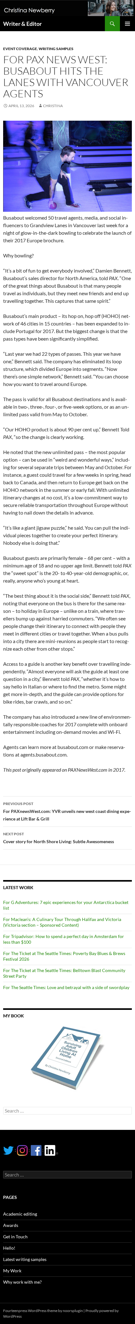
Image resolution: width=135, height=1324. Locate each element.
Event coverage (20, 48)
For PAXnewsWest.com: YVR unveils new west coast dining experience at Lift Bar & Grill (67, 811)
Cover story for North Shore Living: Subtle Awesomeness (58, 838)
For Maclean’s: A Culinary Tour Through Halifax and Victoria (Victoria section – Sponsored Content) (62, 922)
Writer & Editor (22, 23)
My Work (12, 1270)
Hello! (9, 1248)
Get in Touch (15, 1236)
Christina (53, 105)
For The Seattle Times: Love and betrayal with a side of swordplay (66, 987)
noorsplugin (73, 1310)
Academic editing (20, 1214)
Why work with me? (22, 1282)
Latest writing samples (24, 1259)
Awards (10, 1225)
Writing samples (56, 48)
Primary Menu (127, 23)
